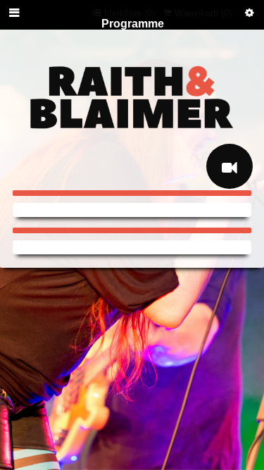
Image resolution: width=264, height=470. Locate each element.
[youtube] (229, 166)
